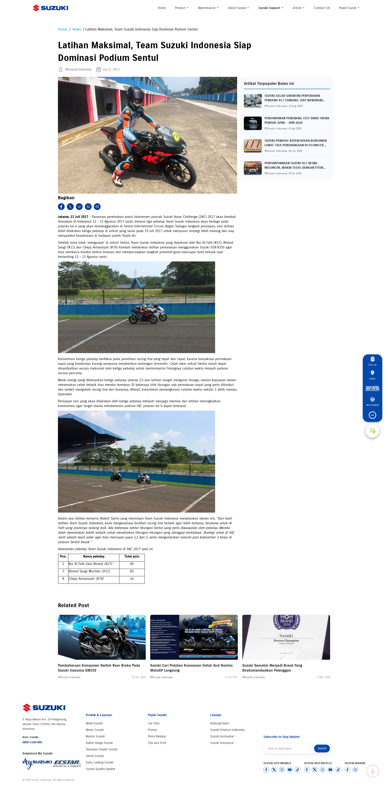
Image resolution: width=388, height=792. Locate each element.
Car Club (153, 723)
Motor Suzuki (95, 730)
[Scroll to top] (372, 771)
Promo (152, 730)
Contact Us (322, 8)
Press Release (157, 736)
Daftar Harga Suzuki (99, 743)
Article (297, 8)
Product (180, 8)
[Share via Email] (97, 206)
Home (162, 8)
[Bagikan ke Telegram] (79, 206)
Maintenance (207, 8)
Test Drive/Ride (372, 405)
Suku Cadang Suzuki (99, 762)
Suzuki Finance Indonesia (227, 730)
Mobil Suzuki (94, 723)
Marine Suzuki (95, 736)
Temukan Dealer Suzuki (101, 749)
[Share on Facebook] (61, 206)
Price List (372, 365)
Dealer (372, 378)
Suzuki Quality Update (100, 769)
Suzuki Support (269, 8)
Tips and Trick (157, 743)
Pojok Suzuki (348, 8)
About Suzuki (237, 8)
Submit (322, 748)
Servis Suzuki (95, 756)
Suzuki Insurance (222, 743)
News (77, 29)
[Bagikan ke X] (70, 206)
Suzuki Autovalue (222, 736)
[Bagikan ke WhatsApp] (88, 206)
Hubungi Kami (219, 723)
